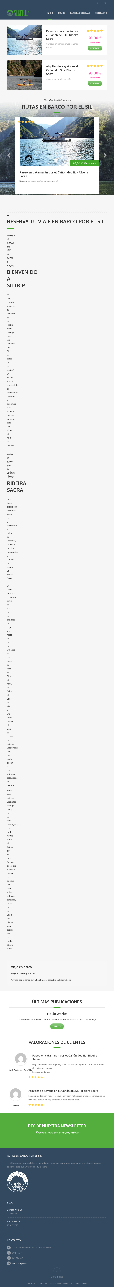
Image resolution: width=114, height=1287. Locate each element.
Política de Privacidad (59, 1283)
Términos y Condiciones (37, 1283)
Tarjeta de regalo (80, 13)
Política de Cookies (79, 1283)
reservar (94, 48)
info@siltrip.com (19, 1263)
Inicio (50, 13)
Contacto (101, 13)
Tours (61, 13)
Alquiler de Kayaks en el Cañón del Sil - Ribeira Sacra (62, 70)
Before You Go (15, 1209)
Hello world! (57, 1013)
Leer (55, 1026)
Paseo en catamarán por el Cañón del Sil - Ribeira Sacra (62, 34)
